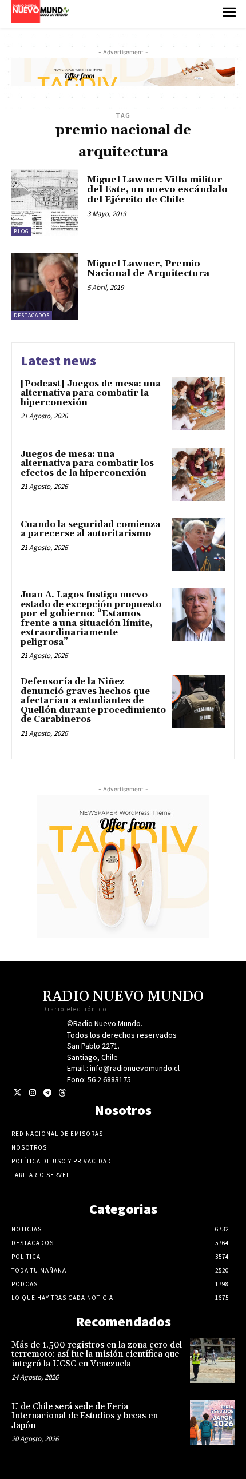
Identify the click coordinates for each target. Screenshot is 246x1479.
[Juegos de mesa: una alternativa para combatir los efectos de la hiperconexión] (198, 474)
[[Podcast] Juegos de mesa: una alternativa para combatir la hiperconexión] (198, 403)
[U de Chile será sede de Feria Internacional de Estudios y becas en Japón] (212, 1422)
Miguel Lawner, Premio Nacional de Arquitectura (148, 269)
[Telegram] (47, 1093)
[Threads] (62, 1093)
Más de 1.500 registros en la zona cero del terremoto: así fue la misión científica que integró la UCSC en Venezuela (96, 1354)
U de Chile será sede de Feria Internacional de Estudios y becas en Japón (84, 1416)
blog (21, 231)
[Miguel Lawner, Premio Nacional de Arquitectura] (44, 286)
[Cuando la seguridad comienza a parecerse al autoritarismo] (198, 544)
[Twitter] (17, 1093)
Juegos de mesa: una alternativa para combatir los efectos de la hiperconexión (87, 464)
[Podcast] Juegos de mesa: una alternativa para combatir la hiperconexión (91, 393)
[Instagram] (32, 1093)
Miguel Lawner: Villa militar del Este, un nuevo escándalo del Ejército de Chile (157, 189)
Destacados (32, 315)
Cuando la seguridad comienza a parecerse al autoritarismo (90, 529)
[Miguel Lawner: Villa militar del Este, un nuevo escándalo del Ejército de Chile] (44, 202)
